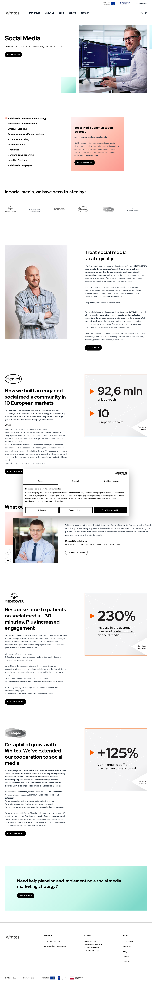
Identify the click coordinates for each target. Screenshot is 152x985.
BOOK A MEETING (84, 162)
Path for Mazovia (141, 3)
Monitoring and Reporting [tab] (21, 155)
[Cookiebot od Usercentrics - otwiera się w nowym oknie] (116, 473)
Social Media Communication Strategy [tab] (27, 118)
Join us (72, 13)
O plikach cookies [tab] (111, 481)
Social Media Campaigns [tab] (20, 165)
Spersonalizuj (74, 510)
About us (49, 13)
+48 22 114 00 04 (52, 941)
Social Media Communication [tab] (22, 123)
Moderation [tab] (13, 149)
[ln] (140, 977)
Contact (85, 13)
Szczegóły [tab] (76, 481)
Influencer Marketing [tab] (18, 139)
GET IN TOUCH (13, 55)
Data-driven (34, 13)
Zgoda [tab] (40, 481)
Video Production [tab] (16, 144)
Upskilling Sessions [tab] (17, 160)
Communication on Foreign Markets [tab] (26, 134)
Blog (61, 13)
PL (141, 13)
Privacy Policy (29, 978)
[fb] (145, 977)
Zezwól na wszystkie (110, 510)
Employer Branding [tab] (17, 128)
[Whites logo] (12, 13)
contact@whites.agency (55, 946)
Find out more (78, 552)
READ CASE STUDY (15, 471)
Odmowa (42, 510)
